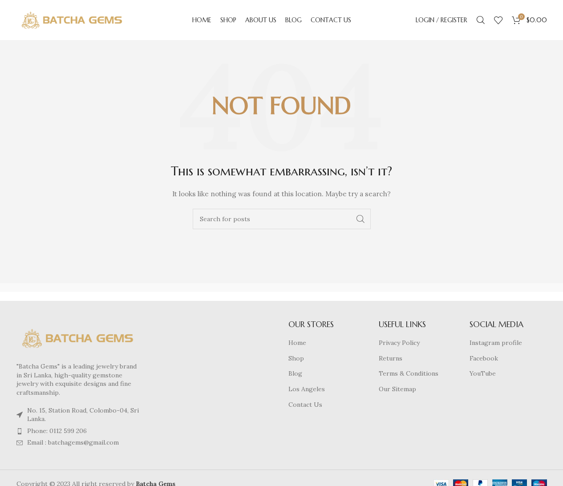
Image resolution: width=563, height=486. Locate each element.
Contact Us (305, 405)
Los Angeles (306, 389)
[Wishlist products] (498, 20)
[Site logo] (72, 20)
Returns (390, 358)
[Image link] (77, 338)
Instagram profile (496, 343)
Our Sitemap (397, 389)
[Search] (481, 20)
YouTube (483, 373)
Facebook (484, 358)
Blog (295, 373)
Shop (296, 358)
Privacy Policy (399, 343)
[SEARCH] (360, 219)
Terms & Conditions (408, 373)
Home (297, 343)
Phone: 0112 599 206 (57, 431)
